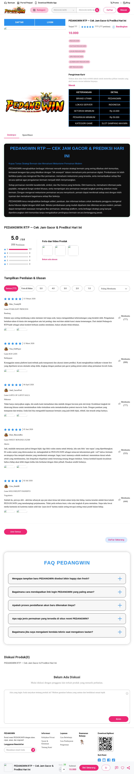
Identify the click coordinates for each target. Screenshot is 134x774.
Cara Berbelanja (66, 737)
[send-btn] (33, 750)
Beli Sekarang (88, 767)
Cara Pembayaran (66, 741)
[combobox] (114, 289)
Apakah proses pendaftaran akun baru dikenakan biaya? (43, 605)
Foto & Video (27, 288)
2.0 (77, 288)
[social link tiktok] (113, 760)
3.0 (65, 288)
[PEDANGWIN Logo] (15, 10)
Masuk (123, 10)
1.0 (89, 288)
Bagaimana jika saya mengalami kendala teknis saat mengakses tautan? (52, 632)
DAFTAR (19, 22)
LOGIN (50, 22)
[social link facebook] (108, 760)
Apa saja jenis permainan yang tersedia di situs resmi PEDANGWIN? (50, 618)
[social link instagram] (99, 760)
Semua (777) (11, 288)
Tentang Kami (46, 747)
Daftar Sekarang (116, 540)
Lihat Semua (15, 532)
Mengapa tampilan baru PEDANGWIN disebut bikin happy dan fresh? (50, 578)
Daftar (110, 10)
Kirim (118, 719)
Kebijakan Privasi (48, 737)
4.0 (53, 288)
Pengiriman (64, 745)
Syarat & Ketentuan (45, 742)
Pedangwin (107, 321)
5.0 (41, 288)
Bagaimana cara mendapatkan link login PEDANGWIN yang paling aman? (53, 592)
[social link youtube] (104, 760)
